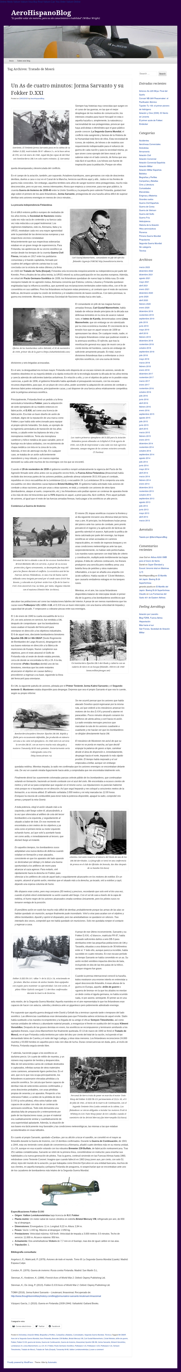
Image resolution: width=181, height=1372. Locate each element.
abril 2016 (143, 403)
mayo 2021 (144, 281)
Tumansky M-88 (62, 1350)
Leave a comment (97, 1350)
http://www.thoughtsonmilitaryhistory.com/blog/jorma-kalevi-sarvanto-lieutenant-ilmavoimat (56, 1296)
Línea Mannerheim (30, 1346)
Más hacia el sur (146, 625)
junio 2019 (143, 325)
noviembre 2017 (146, 377)
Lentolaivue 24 (16, 1346)
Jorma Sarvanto (104, 1342)
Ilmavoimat (80, 1342)
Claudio (142, 593)
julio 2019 (143, 322)
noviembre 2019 (146, 314)
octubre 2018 (145, 347)
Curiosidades (78, 1335)
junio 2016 (143, 399)
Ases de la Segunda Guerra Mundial (25, 1339)
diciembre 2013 (146, 487)
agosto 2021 (144, 278)
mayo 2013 (144, 513)
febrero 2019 (145, 336)
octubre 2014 (145, 450)
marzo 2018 (144, 362)
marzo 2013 (144, 520)
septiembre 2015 (146, 414)
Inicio (11, 61)
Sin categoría (145, 247)
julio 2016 (143, 395)
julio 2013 (143, 505)
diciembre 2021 (146, 274)
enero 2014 (144, 483)
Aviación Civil (145, 155)
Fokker (13, 1342)
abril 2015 (143, 428)
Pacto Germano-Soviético (64, 1346)
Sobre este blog (23, 61)
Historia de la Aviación (149, 225)
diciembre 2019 (146, 311)
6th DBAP (122, 1335)
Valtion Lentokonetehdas (79, 1350)
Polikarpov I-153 (93, 1346)
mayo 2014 (144, 469)
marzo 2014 (144, 476)
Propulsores (144, 239)
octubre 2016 (145, 392)
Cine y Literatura (146, 184)
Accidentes (144, 140)
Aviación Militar (33, 1335)
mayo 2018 (144, 359)
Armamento (144, 151)
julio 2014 (143, 461)
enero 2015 (144, 439)
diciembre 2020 (146, 292)
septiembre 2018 (146, 351)
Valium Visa (27, 2)
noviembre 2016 (146, 388)
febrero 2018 (145, 366)
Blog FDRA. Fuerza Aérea (150, 617)
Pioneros (143, 232)
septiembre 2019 (146, 318)
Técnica (108, 1335)
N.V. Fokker (49, 1346)
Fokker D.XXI (22, 1342)
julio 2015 (143, 421)
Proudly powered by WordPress (20, 1362)
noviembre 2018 (146, 344)
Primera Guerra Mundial (150, 236)
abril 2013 (143, 516)
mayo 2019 (144, 329)
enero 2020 (144, 307)
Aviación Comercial (147, 158)
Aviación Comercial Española (152, 162)
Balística (143, 173)
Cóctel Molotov (109, 1339)
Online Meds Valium (10, 2)
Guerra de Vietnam (147, 210)
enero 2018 (144, 370)
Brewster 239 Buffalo (60, 1339)
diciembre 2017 (146, 373)
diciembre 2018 (146, 340)
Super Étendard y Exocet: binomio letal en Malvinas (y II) (154, 568)
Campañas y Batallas (64, 1335)
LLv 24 (41, 1346)
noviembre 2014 (146, 447)
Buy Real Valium (41, 2)
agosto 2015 (144, 417)
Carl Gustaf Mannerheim (93, 1339)
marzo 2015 (144, 432)
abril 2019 (143, 333)
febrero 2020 (145, 303)
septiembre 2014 (146, 454)
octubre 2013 (145, 494)
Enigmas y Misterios (148, 195)
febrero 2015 (145, 436)
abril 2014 (143, 472)
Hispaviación (144, 621)
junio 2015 (143, 425)
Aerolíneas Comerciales (149, 144)
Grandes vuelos (146, 199)
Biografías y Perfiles (47, 1335)
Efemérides (144, 191)
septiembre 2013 (146, 498)
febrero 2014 (145, 480)
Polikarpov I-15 (80, 1346)
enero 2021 (144, 289)
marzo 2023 (144, 267)
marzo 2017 (144, 381)
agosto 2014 (144, 458)
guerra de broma (34, 1342)
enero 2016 (144, 410)
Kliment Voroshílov (118, 1342)
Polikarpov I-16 (106, 1346)
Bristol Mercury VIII (76, 1339)
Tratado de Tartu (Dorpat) (45, 1350)
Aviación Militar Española (150, 169)
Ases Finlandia (45, 1339)
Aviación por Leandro (148, 614)
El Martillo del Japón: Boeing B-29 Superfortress (153, 579)
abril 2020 (143, 300)
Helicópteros (144, 221)
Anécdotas (23, 1335)
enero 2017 (144, 384)
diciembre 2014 (146, 443)
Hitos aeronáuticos (147, 228)
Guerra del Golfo (146, 213)
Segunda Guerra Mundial (94, 1335)
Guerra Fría (144, 217)
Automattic (52, 1362)
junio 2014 (143, 465)
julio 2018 (143, 355)
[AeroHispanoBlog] (90, 42)
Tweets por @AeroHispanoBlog (153, 537)
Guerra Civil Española (149, 202)
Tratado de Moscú (28, 1350)
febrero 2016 (145, 406)
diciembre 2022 (146, 270)
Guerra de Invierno (68, 1342)
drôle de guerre (122, 1339)
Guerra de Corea (146, 206)
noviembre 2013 (146, 491)
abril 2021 (143, 285)
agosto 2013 (144, 502)
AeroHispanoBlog (41, 13)
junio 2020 (143, 296)
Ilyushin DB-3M (91, 1342)
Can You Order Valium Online (65, 2)
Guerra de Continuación (51, 1342)
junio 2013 (143, 509)
